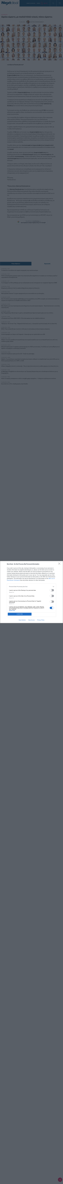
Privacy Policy (40, 620)
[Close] (59, 564)
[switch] (52, 590)
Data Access (31, 620)
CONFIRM (20, 614)
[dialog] (31, 592)
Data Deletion (22, 620)
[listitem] (31, 586)
